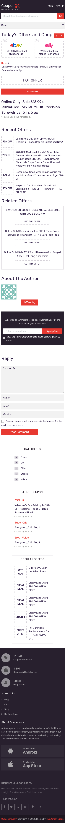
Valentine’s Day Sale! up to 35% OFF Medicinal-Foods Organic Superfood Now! (39, 140)
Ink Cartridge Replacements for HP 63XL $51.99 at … (39, 633)
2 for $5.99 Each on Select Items (38, 569)
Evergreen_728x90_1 (27, 527)
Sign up (60, 6)
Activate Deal (32, 91)
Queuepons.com (9, 819)
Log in (50, 6)
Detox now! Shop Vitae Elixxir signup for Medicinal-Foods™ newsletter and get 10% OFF (39, 175)
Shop (6, 709)
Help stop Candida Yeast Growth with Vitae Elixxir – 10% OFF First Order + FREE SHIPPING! (39, 189)
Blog (6, 699)
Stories (24, 474)
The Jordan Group (55, 819)
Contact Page (11, 714)
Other (23, 468)
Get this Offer (32, 221)
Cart (6, 704)
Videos (24, 479)
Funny (24, 457)
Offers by (29, 302)
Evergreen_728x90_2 (27, 542)
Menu (3, 25)
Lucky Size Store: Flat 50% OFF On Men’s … (39, 586)
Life (22, 463)
